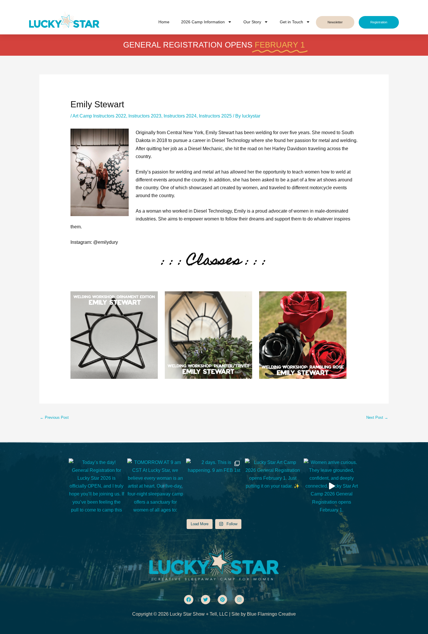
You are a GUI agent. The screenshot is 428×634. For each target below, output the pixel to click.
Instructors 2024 (180, 115)
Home (163, 22)
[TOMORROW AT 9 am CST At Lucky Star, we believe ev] (155, 486)
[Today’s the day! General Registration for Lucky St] (97, 486)
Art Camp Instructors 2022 (99, 115)
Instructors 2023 (144, 115)
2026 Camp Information (203, 22)
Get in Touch (291, 22)
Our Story (252, 22)
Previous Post (54, 417)
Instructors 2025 (215, 115)
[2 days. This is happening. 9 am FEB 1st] (214, 486)
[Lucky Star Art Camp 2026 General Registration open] (273, 486)
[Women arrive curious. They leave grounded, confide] (332, 486)
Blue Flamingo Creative (271, 614)
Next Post (377, 417)
